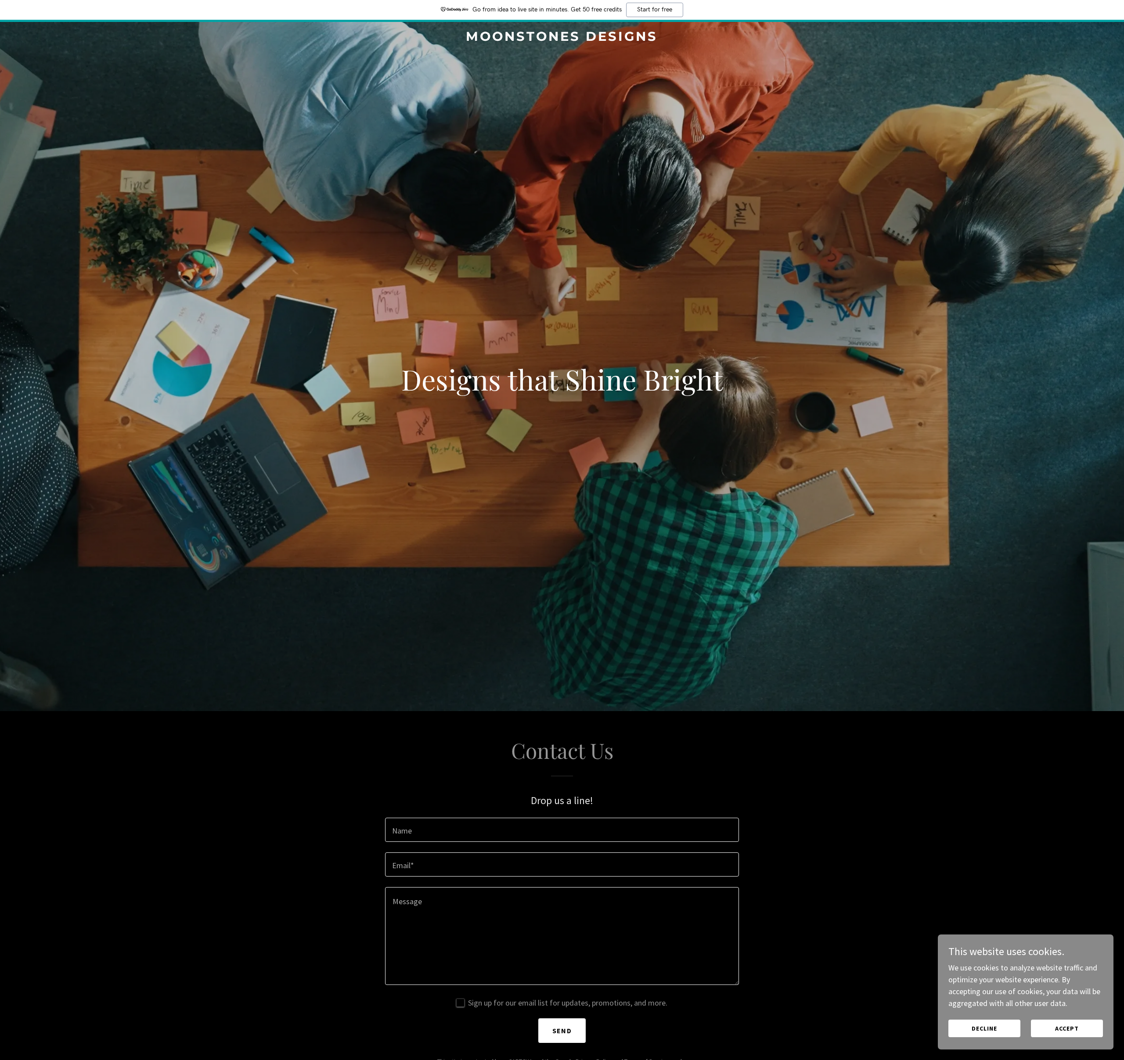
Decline (984, 1028)
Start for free (654, 10)
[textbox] (562, 830)
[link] (562, 38)
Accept (1067, 1028)
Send (562, 1030)
